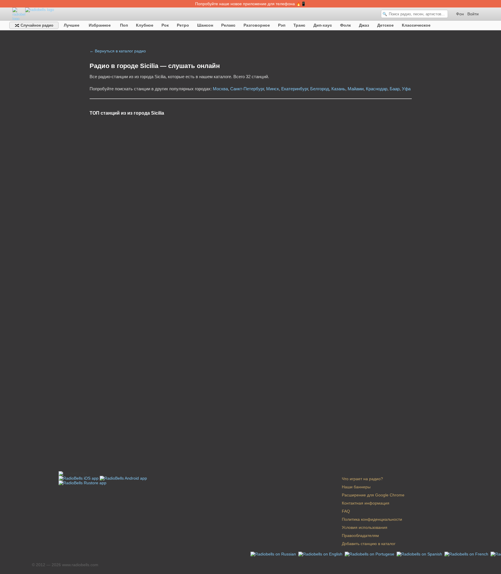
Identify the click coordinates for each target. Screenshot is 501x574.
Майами (356, 88)
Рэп (281, 25)
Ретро (183, 25)
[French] (466, 553)
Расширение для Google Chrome (373, 495)
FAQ (346, 511)
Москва (220, 88)
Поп (124, 25)
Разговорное (257, 25)
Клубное (144, 25)
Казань (338, 88)
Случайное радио (36, 25)
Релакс (228, 25)
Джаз (364, 25)
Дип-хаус (322, 25)
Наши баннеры (356, 487)
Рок (165, 25)
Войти (473, 14)
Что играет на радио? (362, 478)
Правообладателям (360, 535)
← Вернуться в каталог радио (118, 51)
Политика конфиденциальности (372, 519)
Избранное (100, 25)
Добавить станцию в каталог (368, 543)
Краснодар (376, 88)
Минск (272, 88)
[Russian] (274, 553)
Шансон (205, 25)
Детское (385, 25)
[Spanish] (420, 553)
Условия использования (364, 527)
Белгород (319, 88)
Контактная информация (365, 503)
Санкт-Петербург (247, 88)
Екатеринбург (294, 88)
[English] (321, 553)
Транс (299, 25)
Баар (395, 88)
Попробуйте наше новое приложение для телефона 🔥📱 (250, 3)
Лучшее (71, 25)
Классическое (416, 25)
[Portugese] (370, 553)
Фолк (345, 25)
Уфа (406, 88)
